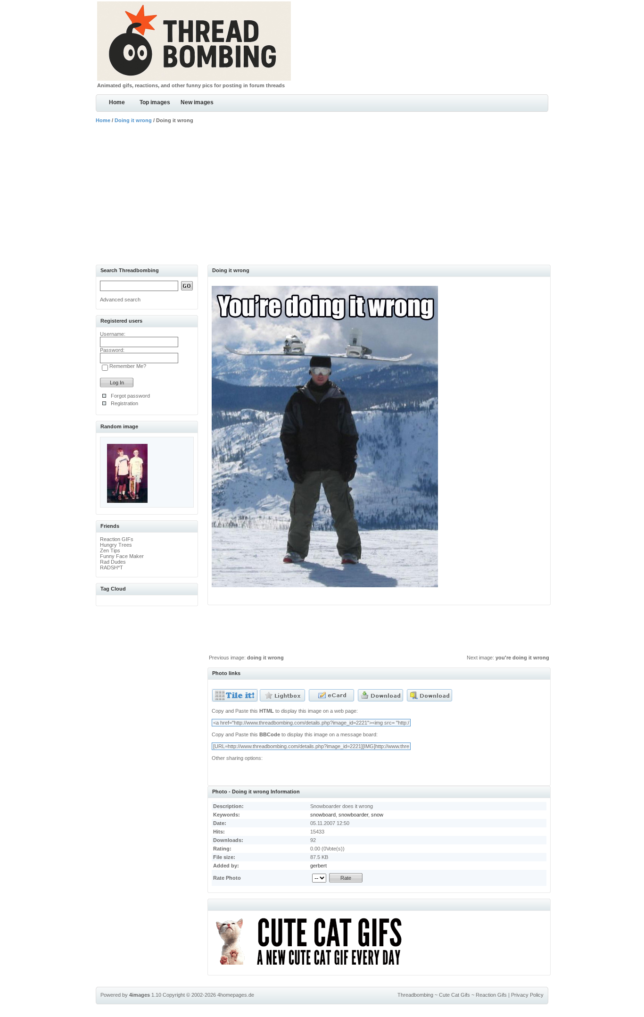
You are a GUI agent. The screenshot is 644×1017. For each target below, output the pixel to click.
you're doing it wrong (522, 657)
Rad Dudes (113, 562)
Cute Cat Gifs (454, 995)
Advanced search (120, 299)
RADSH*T (111, 567)
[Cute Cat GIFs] (313, 966)
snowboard (323, 814)
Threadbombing (415, 995)
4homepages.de (235, 995)
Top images (155, 102)
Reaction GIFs (116, 539)
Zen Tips (110, 550)
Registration (124, 403)
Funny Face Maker (122, 556)
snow (377, 814)
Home (117, 102)
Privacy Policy (527, 995)
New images (197, 102)
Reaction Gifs (491, 995)
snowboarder (353, 814)
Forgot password (130, 396)
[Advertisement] (322, 194)
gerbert (318, 865)
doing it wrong (265, 657)
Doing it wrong (133, 120)
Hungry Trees (116, 545)
